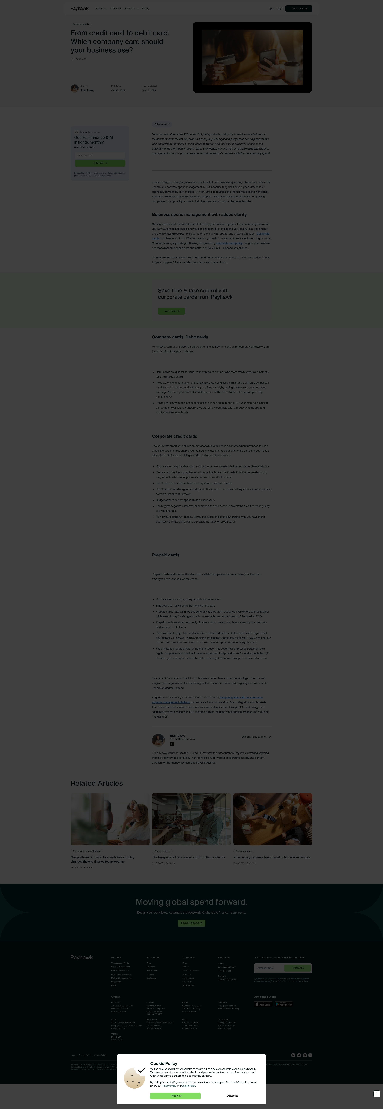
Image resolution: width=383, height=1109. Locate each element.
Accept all (176, 1096)
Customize (232, 1096)
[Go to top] (376, 1093)
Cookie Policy (188, 1086)
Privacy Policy (169, 1086)
